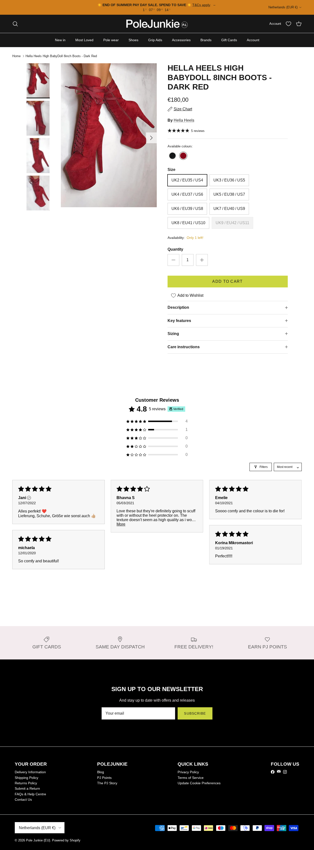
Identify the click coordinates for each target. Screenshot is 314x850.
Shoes (133, 40)
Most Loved (84, 40)
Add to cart (227, 281)
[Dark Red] (183, 156)
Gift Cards (229, 40)
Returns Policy (26, 783)
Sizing (173, 334)
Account (253, 40)
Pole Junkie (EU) (38, 840)
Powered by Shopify (66, 840)
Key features (179, 321)
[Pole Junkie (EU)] (157, 24)
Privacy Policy (188, 772)
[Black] (172, 156)
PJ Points (104, 778)
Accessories (181, 40)
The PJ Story (107, 783)
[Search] (15, 24)
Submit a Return (27, 788)
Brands (205, 40)
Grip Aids (155, 40)
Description (178, 307)
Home (16, 56)
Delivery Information (30, 772)
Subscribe (195, 713)
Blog (100, 772)
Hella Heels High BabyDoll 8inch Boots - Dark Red (61, 56)
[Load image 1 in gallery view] (109, 135)
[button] (157, 421)
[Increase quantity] (202, 260)
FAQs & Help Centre (30, 794)
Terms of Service (191, 778)
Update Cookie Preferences (199, 783)
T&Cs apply (201, 5)
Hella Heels (184, 120)
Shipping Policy (26, 778)
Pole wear (111, 40)
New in (60, 40)
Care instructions (184, 347)
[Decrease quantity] (173, 260)
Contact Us (23, 799)
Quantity (175, 249)
